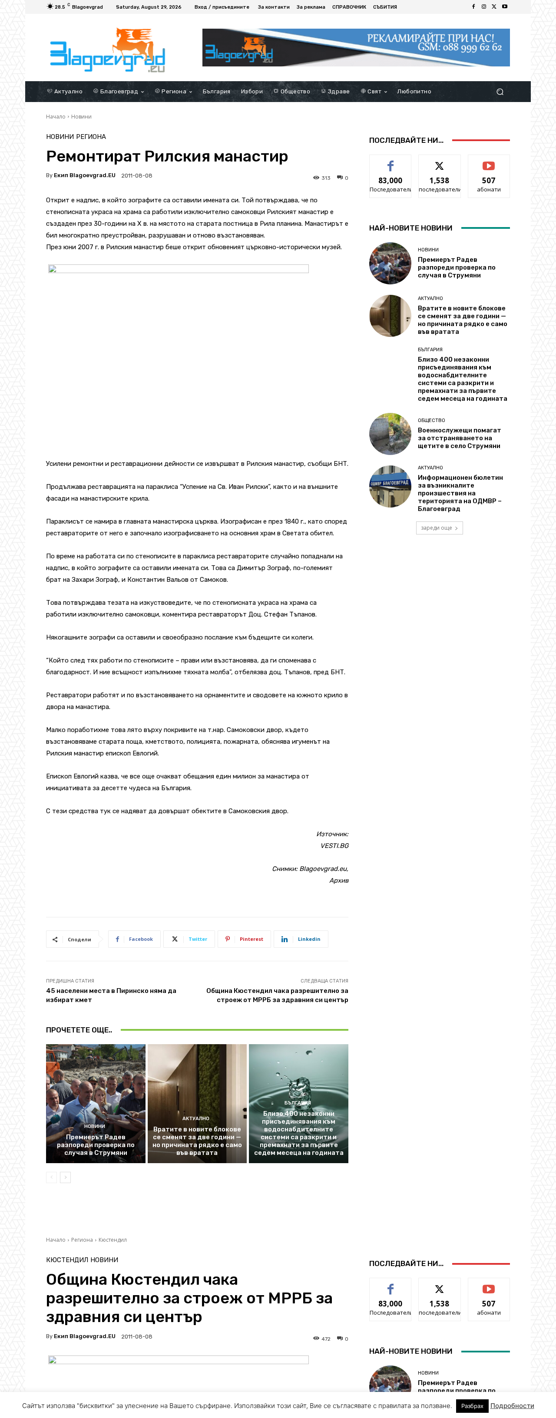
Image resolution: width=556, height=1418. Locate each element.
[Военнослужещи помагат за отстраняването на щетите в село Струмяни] (390, 434)
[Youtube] (505, 7)
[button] (500, 91)
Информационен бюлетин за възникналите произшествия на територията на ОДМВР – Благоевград (460, 493)
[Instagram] (484, 7)
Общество (431, 420)
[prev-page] (51, 1177)
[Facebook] (473, 7)
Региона (91, 137)
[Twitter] (494, 7)
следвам (439, 161)
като (390, 161)
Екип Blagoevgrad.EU (85, 175)
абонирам (489, 161)
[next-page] (65, 1177)
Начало (56, 116)
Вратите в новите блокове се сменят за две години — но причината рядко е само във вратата (197, 1141)
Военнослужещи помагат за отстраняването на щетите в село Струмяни (459, 438)
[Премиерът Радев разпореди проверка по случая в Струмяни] (96, 1103)
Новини (81, 116)
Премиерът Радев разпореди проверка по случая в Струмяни (96, 1145)
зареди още (436, 527)
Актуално (195, 1118)
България (298, 1103)
